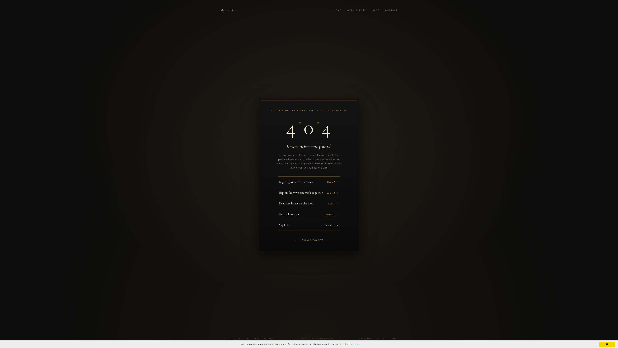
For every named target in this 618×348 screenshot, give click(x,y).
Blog (376, 10)
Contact (391, 10)
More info (355, 344)
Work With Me (357, 10)
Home (338, 10)
